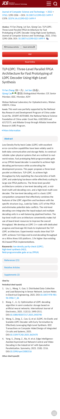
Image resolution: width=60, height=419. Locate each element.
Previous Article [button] (12, 47)
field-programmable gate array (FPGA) (20, 252)
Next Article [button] (28, 47)
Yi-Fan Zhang (8, 90)
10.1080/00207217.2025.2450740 (26, 315)
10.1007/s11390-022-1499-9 (39, 15)
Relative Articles (12, 268)
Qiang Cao (7, 94)
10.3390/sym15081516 (21, 351)
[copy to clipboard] (47, 39)
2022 (49, 12)
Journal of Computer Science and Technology (23, 12)
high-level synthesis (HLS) (14, 249)
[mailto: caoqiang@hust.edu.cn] (15, 93)
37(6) (4, 15)
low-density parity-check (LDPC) (28, 247)
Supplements (12, 275)
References (11, 260)
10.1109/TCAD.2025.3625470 (24, 335)
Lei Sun (28, 90)
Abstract (8, 139)
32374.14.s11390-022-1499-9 (22, 18)
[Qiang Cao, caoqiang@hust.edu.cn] (13, 93)
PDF (30, 54)
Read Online (30, 62)
